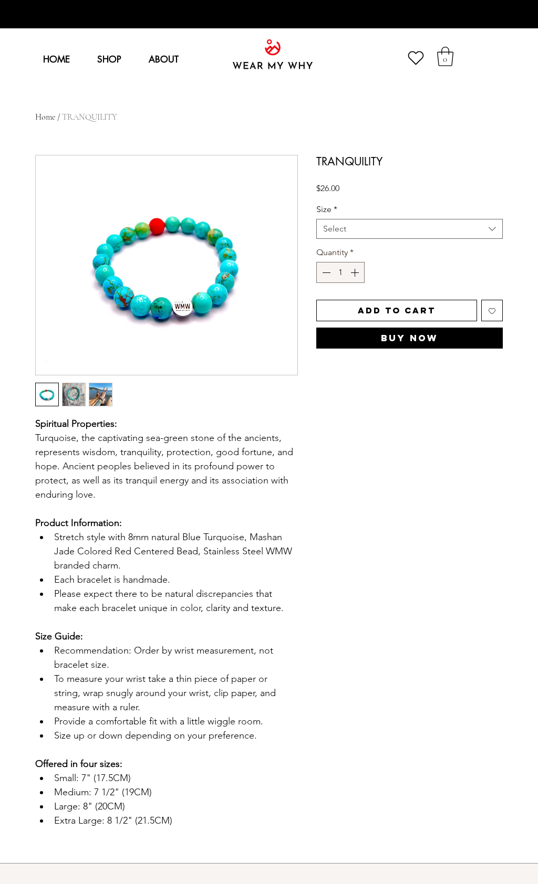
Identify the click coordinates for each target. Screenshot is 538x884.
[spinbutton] (340, 272)
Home (45, 117)
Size (326, 209)
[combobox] (409, 229)
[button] (445, 56)
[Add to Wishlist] (492, 310)
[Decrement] (325, 272)
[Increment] (355, 272)
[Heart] (416, 58)
